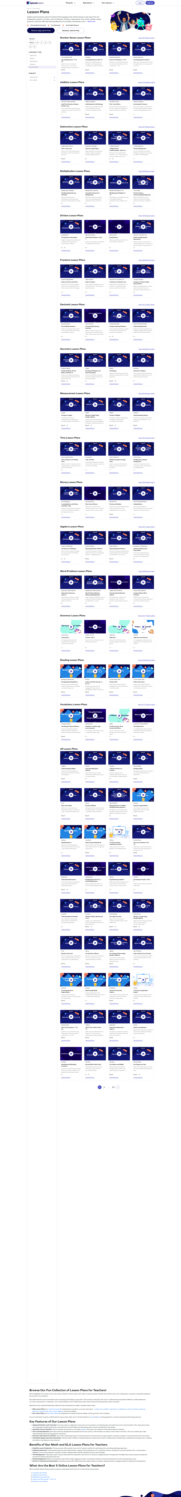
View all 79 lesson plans (146, 38)
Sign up (150, 3)
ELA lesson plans (53, 1413)
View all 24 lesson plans (146, 393)
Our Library (107, 3)
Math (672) (34, 77)
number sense (98, 1409)
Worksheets (33, 61)
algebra (60, 1411)
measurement (44, 1411)
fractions (136, 1409)
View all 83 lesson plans (146, 260)
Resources (33, 55)
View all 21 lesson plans (146, 304)
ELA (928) (33, 80)
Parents (69, 3)
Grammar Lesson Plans (40, 1481)
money (55, 1411)
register (83, 1429)
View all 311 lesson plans (146, 616)
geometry (35, 1411)
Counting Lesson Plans (39, 1473)
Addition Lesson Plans (39, 1475)
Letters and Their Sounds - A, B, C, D (44, 1479)
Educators (87, 3)
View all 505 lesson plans (146, 660)
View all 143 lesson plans (146, 82)
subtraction (114, 1409)
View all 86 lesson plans (146, 571)
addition (106, 1409)
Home (29, 8)
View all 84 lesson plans (146, 171)
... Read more (90, 21)
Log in (140, 3)
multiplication (122, 1409)
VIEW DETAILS (65, 73)
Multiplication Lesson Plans (41, 1477)
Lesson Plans (34, 67)
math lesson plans (54, 1409)
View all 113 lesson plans (146, 704)
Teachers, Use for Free (70, 31)
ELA (98, 1417)
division (130, 1409)
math (92, 1417)
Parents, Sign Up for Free (41, 31)
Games (32, 58)
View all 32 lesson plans (146, 438)
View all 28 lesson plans (146, 349)
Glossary (32, 64)
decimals (142, 1409)
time (50, 1411)
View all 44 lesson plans (146, 215)
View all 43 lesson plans (146, 482)
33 (113, 1087)
